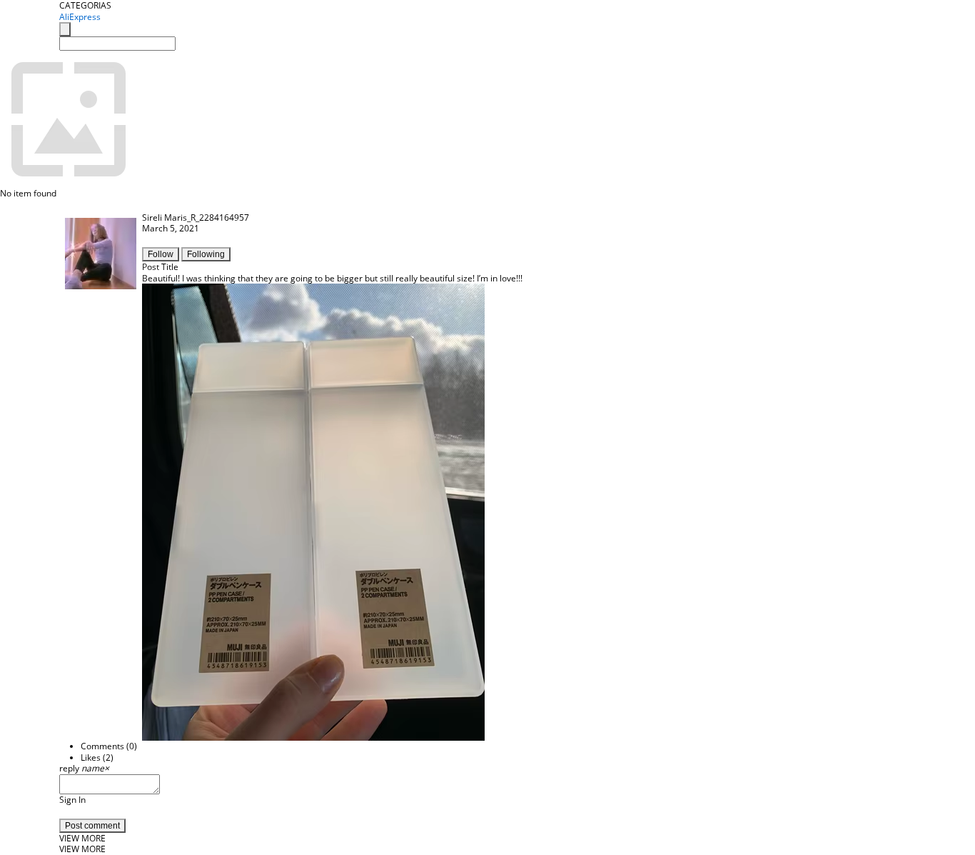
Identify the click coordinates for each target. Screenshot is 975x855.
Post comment (92, 826)
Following (206, 254)
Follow (160, 254)
